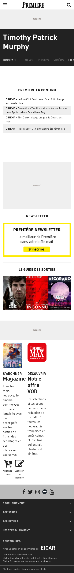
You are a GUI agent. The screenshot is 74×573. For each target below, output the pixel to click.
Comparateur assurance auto (17, 554)
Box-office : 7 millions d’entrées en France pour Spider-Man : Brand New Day (36, 110)
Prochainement (13, 503)
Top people (10, 521)
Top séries (10, 512)
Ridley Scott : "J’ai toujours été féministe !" (36, 128)
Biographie (11, 60)
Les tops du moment (16, 530)
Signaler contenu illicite (34, 568)
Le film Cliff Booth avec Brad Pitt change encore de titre (35, 101)
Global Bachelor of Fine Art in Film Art (22, 557)
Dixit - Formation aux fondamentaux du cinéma (26, 561)
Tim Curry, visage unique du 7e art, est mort (34, 119)
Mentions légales (11, 568)
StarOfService (50, 557)
